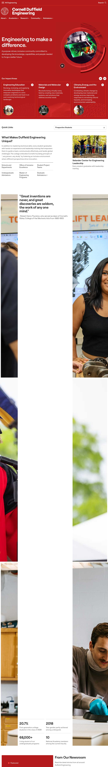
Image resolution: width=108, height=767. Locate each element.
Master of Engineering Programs (24, 175)
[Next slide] (104, 78)
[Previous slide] (100, 78)
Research (25, 18)
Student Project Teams (43, 166)
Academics (14, 18)
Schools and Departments (7, 166)
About (4, 18)
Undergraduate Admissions (8, 174)
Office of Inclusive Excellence (26, 166)
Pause (62, 65)
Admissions (48, 18)
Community (36, 18)
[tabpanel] (54, 157)
